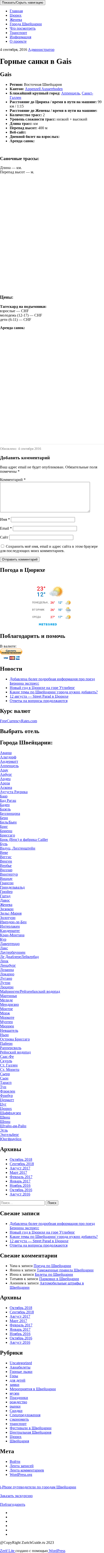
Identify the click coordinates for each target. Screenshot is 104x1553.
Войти (15, 1461)
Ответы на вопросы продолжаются (38, 701)
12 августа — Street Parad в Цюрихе (39, 696)
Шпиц (5, 1122)
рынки (15, 1406)
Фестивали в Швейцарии (31, 1428)
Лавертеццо (10, 944)
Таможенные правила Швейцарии (65, 1270)
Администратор (41, 49)
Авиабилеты (20, 1367)
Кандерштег (10, 931)
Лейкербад (30, 957)
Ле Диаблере (10, 957)
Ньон (4, 1035)
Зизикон (7, 909)
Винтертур (9, 874)
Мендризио (9, 1004)
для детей (17, 1380)
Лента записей (22, 1466)
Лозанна (7, 970)
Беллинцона (10, 813)
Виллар (6, 870)
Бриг (4, 826)
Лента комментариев (27, 1470)
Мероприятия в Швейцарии (33, 1389)
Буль (3, 844)
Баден (5, 805)
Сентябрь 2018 (22, 1164)
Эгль (4, 1130)
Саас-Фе (7, 1056)
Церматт (7, 1100)
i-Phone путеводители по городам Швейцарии (38, 1487)
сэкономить (19, 1419)
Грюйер (6, 892)
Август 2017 (20, 1168)
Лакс (4, 948)
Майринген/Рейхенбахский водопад (30, 991)
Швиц (5, 1117)
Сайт (4, 537)
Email (6, 528)
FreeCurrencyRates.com (18, 721)
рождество (18, 1402)
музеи (14, 1393)
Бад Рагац (8, 800)
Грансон (7, 883)
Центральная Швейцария (30, 1432)
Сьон (4, 1078)
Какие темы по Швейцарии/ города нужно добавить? (54, 692)
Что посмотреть (23, 28)
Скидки (16, 1411)
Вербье (6, 866)
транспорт (18, 1424)
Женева (16, 20)
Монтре (6, 1009)
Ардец (5, 779)
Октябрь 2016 (21, 1190)
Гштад (5, 896)
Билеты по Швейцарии (54, 1274)
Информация (20, 37)
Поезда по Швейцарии (52, 1266)
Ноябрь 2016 (20, 1185)
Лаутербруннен (12, 952)
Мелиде (6, 1000)
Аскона (6, 787)
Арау (4, 770)
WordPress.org (21, 1474)
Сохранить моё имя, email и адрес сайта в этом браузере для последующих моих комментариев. (49, 548)
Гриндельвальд (12, 887)
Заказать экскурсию (16, 1496)
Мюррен (7, 1026)
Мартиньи (8, 996)
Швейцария (19, 1441)
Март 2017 (18, 1172)
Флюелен (7, 1091)
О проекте (18, 41)
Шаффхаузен (10, 1113)
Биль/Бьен (8, 822)
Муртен (6, 1022)
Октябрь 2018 (21, 1159)
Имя (5, 519)
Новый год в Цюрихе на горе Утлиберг (42, 688)
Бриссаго (7, 835)
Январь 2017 (20, 1181)
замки (14, 1385)
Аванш (6, 753)
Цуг (3, 1104)
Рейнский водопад (15, 1052)
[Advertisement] (52, 238)
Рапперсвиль (10, 1048)
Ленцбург (8, 965)
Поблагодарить (12, 1504)
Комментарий (13, 480)
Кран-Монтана (12, 935)
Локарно (7, 974)
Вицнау (6, 879)
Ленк (4, 961)
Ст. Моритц (9, 1069)
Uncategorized (21, 1363)
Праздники (19, 1398)
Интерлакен (10, 926)
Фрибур (6, 1096)
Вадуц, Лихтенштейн (17, 848)
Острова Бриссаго (15, 1039)
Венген (6, 861)
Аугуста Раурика (14, 792)
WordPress (56, 1551)
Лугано (6, 978)
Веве (4, 853)
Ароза (5, 783)
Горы (14, 1376)
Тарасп (6, 1082)
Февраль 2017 (21, 1177)
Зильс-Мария (11, 913)
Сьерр (5, 1074)
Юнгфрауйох (11, 1139)
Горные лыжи (21, 1372)
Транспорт (18, 33)
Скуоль (6, 1061)
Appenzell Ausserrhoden (44, 89)
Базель (5, 809)
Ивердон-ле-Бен (13, 922)
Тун (3, 1087)
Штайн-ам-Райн (13, 1126)
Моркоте (7, 1017)
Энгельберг (9, 1135)
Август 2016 (20, 1194)
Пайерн (6, 1043)
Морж (5, 1013)
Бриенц (6, 831)
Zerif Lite (7, 1551)
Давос (5, 900)
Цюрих (16, 15)
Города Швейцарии (26, 24)
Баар (3, 796)
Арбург (6, 774)
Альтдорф (8, 757)
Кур (3, 939)
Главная (16, 11)
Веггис (6, 857)
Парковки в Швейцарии (59, 1279)
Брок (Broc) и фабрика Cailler (24, 839)
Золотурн (7, 918)
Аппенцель (70, 93)
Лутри (5, 983)
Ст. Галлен (9, 1065)
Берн (4, 818)
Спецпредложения (25, 1415)
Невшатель (9, 1030)
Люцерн (7, 987)
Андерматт (9, 761)
